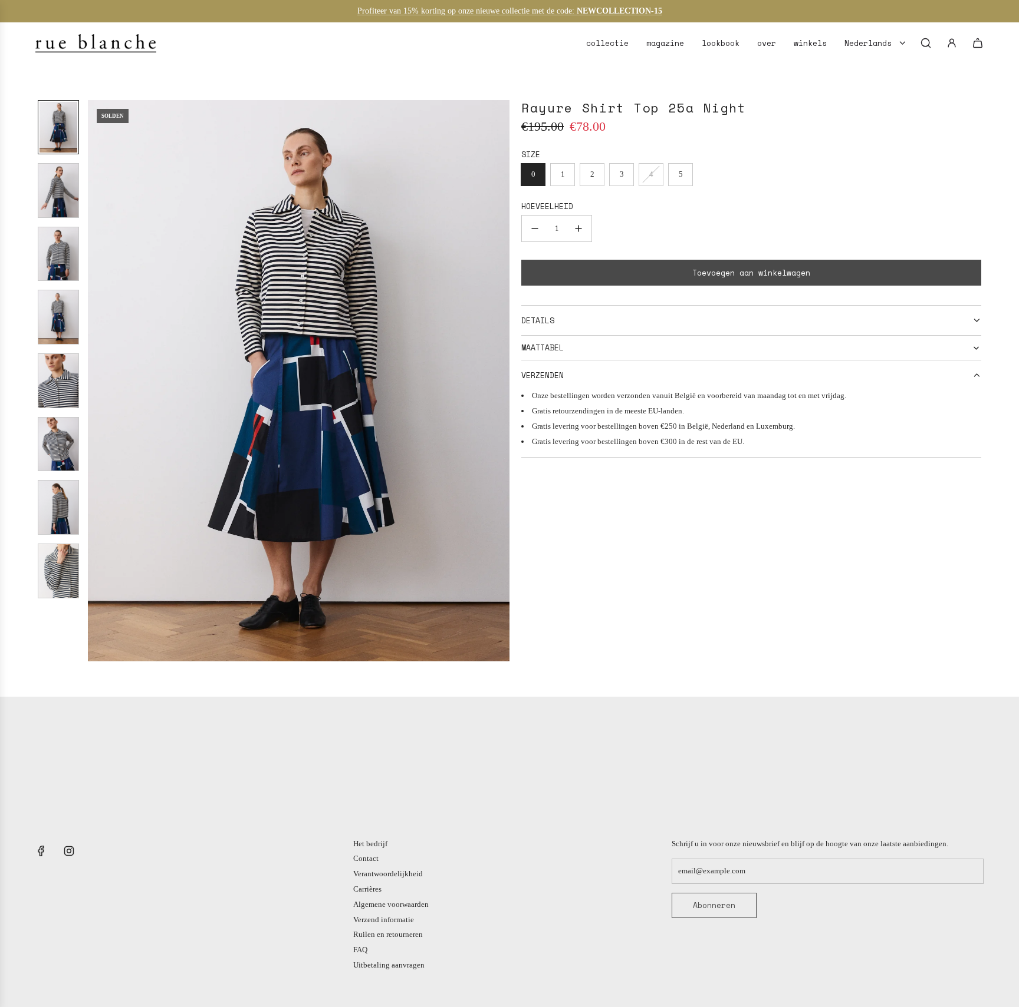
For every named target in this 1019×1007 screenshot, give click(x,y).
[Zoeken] (926, 43)
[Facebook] (41, 851)
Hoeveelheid (547, 206)
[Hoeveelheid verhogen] (578, 228)
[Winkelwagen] (978, 43)
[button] (97, 380)
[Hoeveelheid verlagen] (535, 228)
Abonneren (714, 905)
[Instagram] (69, 851)
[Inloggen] (952, 43)
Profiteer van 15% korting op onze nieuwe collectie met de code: (467, 10)
